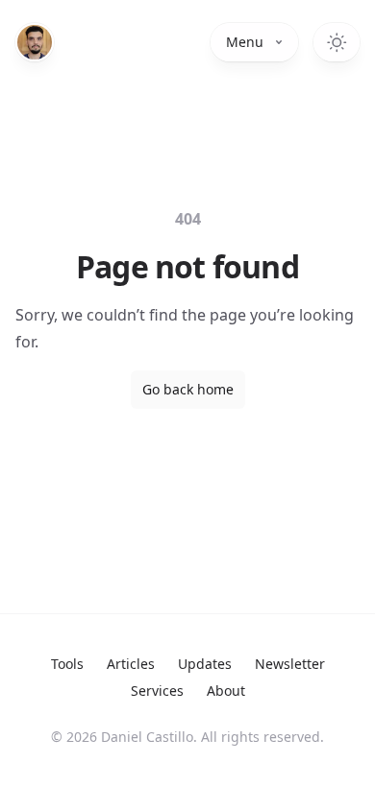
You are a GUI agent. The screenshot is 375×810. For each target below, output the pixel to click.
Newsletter (290, 664)
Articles (131, 664)
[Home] (34, 42)
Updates (205, 664)
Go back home (188, 389)
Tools (67, 664)
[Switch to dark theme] (336, 42)
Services (157, 690)
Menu (244, 42)
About (226, 690)
